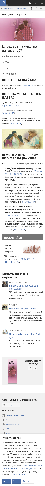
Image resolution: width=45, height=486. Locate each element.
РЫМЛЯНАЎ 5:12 (11, 262)
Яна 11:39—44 (28, 202)
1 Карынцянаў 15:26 (14, 215)
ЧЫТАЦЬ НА (7, 14)
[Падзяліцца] (36, 8)
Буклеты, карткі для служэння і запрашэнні (15, 8)
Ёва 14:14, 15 (19, 229)
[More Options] (41, 8)
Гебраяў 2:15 (8, 113)
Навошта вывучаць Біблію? (24, 308)
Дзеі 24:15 (28, 85)
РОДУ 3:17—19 (27, 259)
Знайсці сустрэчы (10, 420)
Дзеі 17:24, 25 (15, 174)
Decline (16, 481)
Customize (28, 481)
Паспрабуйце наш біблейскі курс (24, 336)
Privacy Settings (18, 474)
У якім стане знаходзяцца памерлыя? (23, 287)
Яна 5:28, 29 (16, 123)
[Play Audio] (31, 8)
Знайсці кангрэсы (10, 424)
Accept (6, 481)
